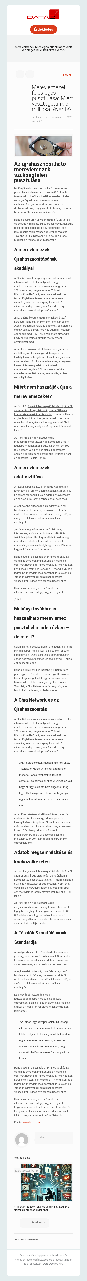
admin (55, 117)
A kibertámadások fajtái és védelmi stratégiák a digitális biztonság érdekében (41, 1208)
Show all (66, 74)
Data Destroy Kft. (53, 1263)
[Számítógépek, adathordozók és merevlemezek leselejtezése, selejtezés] (43, 14)
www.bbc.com (31, 1122)
